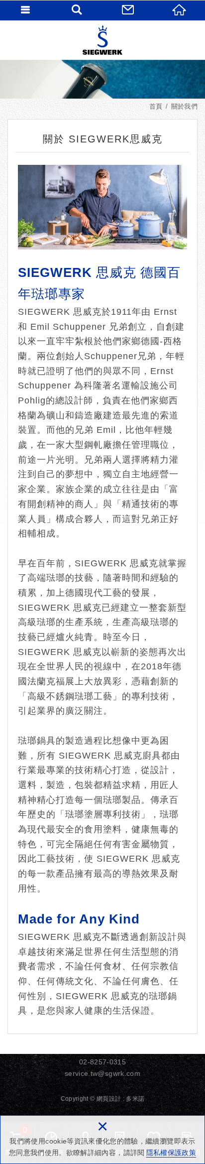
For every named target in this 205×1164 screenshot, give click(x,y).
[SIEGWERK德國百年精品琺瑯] (102, 40)
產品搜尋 (76, 10)
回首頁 (179, 10)
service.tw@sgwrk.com (102, 1073)
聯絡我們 (128, 10)
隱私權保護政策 (171, 1153)
